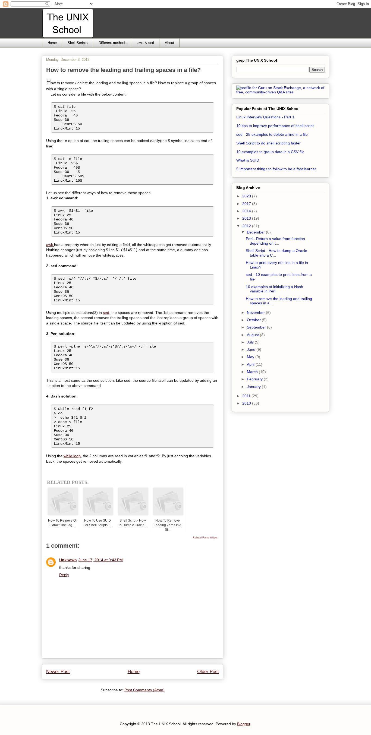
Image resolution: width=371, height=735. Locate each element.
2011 (246, 396)
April (251, 364)
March (253, 372)
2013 (247, 218)
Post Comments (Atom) (144, 690)
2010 (247, 403)
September (257, 327)
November (256, 312)
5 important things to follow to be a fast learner (276, 169)
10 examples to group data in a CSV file (270, 152)
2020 (247, 196)
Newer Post (58, 671)
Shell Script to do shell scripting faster (268, 143)
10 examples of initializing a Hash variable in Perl (274, 289)
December (256, 232)
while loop (72, 456)
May (251, 357)
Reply (64, 575)
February (255, 379)
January (254, 386)
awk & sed (145, 43)
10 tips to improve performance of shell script (275, 126)
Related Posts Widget (205, 537)
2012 (247, 226)
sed (106, 312)
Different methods (113, 43)
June (251, 349)
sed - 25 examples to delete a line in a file (272, 134)
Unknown (68, 560)
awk (50, 244)
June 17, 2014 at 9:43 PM (100, 560)
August (253, 335)
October (254, 320)
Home (52, 43)
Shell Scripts (78, 43)
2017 (247, 203)
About (169, 43)
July (251, 342)
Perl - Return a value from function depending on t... (275, 240)
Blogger (243, 724)
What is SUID (247, 160)
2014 (247, 211)
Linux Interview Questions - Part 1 (265, 117)
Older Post (208, 671)
